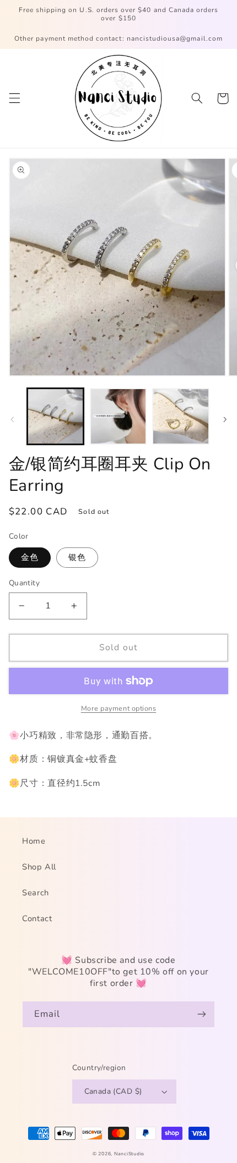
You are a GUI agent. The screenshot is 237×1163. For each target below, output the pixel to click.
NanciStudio (129, 1153)
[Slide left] (12, 419)
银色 (77, 557)
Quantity (24, 583)
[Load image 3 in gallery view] (180, 416)
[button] (14, 98)
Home (34, 840)
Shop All (39, 866)
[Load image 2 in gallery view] (118, 416)
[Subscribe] (201, 1014)
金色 (30, 557)
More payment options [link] (119, 708)
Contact (37, 918)
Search (35, 892)
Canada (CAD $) (113, 1091)
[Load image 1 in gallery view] (55, 416)
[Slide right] (225, 419)
